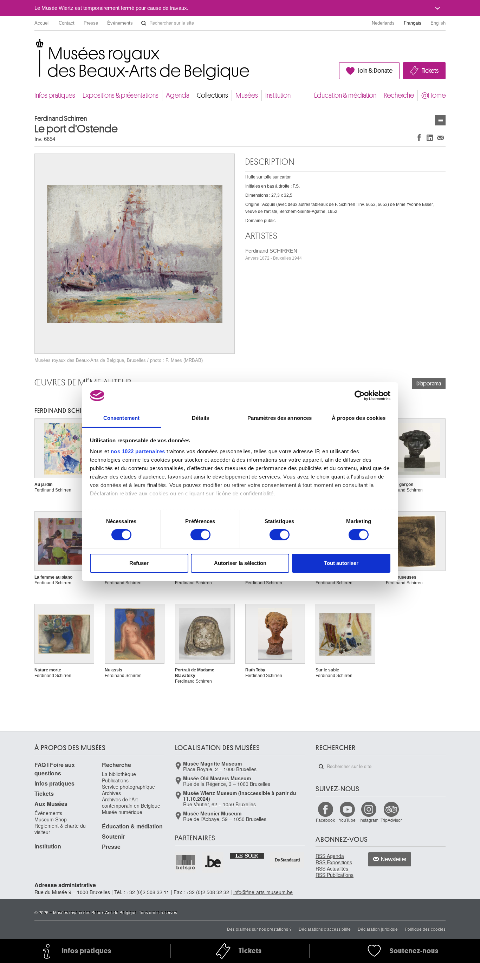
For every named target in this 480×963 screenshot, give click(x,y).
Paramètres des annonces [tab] (279, 418)
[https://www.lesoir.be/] (247, 855)
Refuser (139, 563)
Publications (115, 780)
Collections (212, 95)
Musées (246, 95)
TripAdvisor (391, 820)
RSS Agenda (330, 856)
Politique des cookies (425, 929)
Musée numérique (122, 812)
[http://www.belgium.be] (213, 862)
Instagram (368, 820)
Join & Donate (375, 70)
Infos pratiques (54, 95)
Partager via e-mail (440, 137)
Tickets (430, 70)
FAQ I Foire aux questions (54, 769)
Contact (66, 23)
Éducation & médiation (345, 95)
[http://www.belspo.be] (186, 862)
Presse (91, 23)
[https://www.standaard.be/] (287, 860)
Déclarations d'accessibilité (325, 929)
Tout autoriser (341, 563)
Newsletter (394, 859)
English (438, 23)
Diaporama (428, 383)
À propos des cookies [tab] (359, 418)
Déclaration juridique (378, 929)
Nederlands (383, 23)
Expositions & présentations (120, 95)
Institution (278, 95)
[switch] (200, 534)
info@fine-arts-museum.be (263, 892)
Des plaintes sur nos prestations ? (259, 929)
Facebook (325, 820)
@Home (433, 95)
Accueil (42, 23)
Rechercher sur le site (143, 23)
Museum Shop (50, 819)
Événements (120, 23)
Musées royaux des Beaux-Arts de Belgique (35, 45)
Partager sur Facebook (419, 137)
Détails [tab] (200, 418)
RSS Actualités (332, 868)
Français (412, 23)
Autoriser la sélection (240, 563)
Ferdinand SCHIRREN (273, 254)
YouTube (347, 820)
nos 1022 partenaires (138, 451)
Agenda (177, 95)
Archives (111, 793)
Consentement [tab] (121, 418)
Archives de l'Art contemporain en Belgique (131, 802)
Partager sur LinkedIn (429, 137)
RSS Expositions (334, 862)
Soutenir (113, 836)
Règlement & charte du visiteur (60, 828)
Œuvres (440, 120)
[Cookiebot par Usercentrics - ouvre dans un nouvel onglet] (359, 395)
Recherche (399, 95)
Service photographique (128, 786)
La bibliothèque (119, 774)
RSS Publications (334, 875)
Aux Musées (50, 804)
